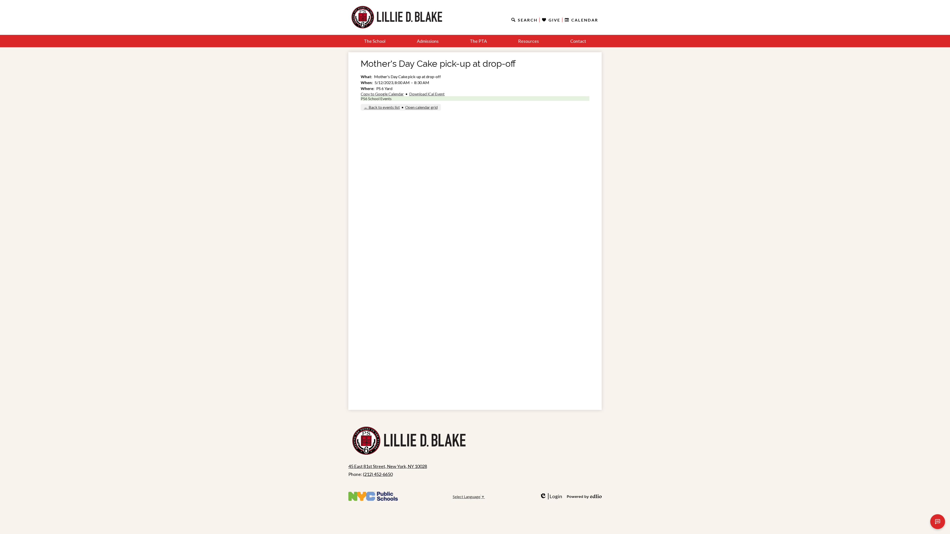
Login (552, 496)
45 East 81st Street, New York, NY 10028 (387, 466)
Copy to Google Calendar (382, 93)
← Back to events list (382, 107)
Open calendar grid (421, 107)
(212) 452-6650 (378, 474)
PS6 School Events (376, 98)
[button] (374, 41)
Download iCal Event (427, 93)
